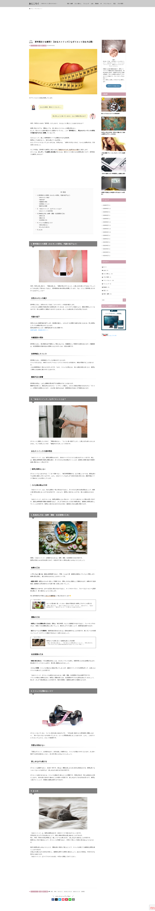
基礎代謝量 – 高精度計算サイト (39, 330)
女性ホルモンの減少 (44, 197)
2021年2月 (106, 252)
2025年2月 (106, 235)
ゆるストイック (76, 891)
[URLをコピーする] (73, 899)
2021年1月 (106, 255)
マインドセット (34, 45)
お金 (105, 270)
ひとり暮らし (108, 273)
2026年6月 (107, 208)
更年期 (82, 891)
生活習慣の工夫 (43, 220)
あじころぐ (34, 4)
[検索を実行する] (124, 300)
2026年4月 (106, 215)
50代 (55, 891)
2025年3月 (107, 232)
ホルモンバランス (68, 891)
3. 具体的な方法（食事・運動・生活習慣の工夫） (51, 213)
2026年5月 (106, 212)
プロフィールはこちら (114, 85)
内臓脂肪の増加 (43, 201)
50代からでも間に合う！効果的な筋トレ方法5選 (60, 640)
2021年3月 (106, 249)
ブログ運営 (107, 277)
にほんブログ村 (112, 335)
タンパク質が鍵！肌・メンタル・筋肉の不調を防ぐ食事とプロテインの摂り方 (69, 603)
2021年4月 (106, 245)
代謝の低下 (42, 199)
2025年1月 (106, 238)
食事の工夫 (42, 215)
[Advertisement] (77, 22)
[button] (53, 899)
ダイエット (60, 891)
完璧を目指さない (43, 225)
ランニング (107, 283)
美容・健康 (44, 45)
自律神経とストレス (44, 204)
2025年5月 (107, 225)
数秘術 (106, 287)
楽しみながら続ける (44, 227)
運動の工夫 (42, 218)
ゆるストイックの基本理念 (46, 211)
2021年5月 (106, 242)
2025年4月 (107, 228)
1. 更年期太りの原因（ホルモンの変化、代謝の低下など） (54, 195)
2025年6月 (107, 222)
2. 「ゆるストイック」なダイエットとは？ (49, 208)
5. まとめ (39, 229)
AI (104, 267)
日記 (39, 45)
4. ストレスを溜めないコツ (45, 222)
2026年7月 (106, 205)
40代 (52, 891)
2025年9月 (106, 218)
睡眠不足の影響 (43, 206)
